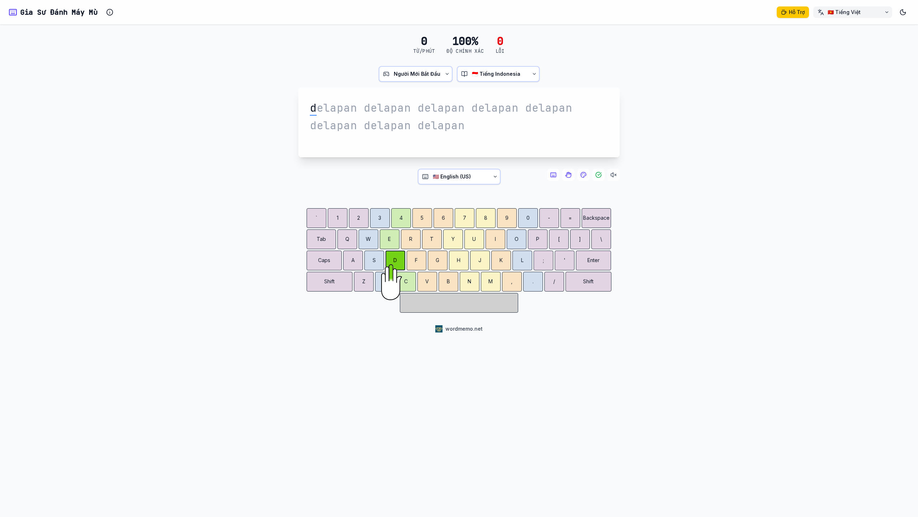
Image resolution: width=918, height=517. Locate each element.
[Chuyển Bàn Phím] (553, 175)
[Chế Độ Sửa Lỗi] (598, 175)
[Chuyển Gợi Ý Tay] (568, 175)
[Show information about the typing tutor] (109, 12)
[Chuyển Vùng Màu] (583, 175)
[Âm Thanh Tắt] (613, 175)
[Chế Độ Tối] (902, 12)
